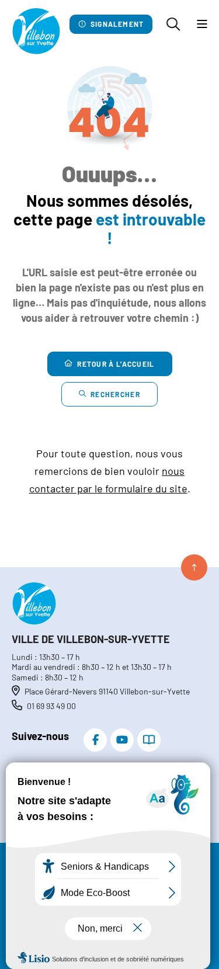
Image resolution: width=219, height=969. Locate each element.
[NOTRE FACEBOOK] (95, 740)
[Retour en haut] (194, 567)
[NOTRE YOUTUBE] (122, 740)
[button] (173, 24)
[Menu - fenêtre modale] (202, 24)
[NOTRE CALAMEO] (149, 740)
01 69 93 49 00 (51, 706)
